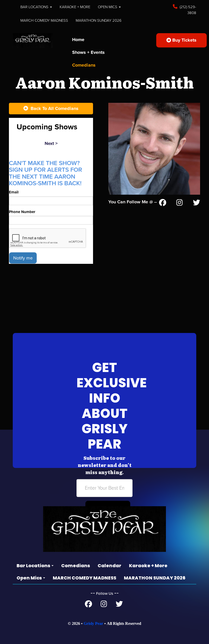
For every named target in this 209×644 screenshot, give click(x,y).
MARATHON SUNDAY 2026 (99, 20)
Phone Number (22, 211)
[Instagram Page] (179, 203)
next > (51, 143)
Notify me (23, 258)
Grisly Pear (93, 623)
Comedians (84, 65)
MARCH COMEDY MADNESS (44, 20)
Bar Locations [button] (34, 7)
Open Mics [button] (108, 7)
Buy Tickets (184, 40)
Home (78, 39)
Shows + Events (88, 52)
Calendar (109, 565)
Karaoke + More (75, 7)
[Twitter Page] (196, 203)
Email (14, 192)
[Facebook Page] (162, 203)
